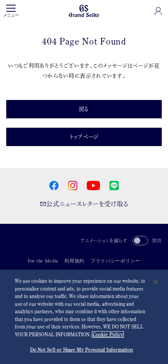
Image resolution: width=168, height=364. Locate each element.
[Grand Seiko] (84, 10)
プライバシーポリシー (115, 261)
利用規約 (74, 261)
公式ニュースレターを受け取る (87, 204)
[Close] (155, 282)
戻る (84, 109)
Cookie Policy (108, 334)
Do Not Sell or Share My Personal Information (81, 349)
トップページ (84, 136)
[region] (84, 316)
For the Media (43, 261)
